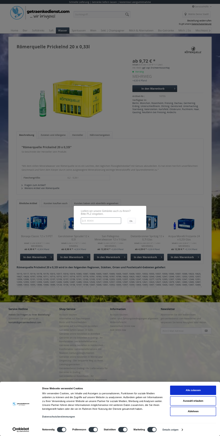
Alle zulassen (193, 390)
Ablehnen (193, 411)
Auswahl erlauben (193, 400)
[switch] (93, 429)
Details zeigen (170, 429)
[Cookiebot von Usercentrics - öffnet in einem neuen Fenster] (21, 429)
